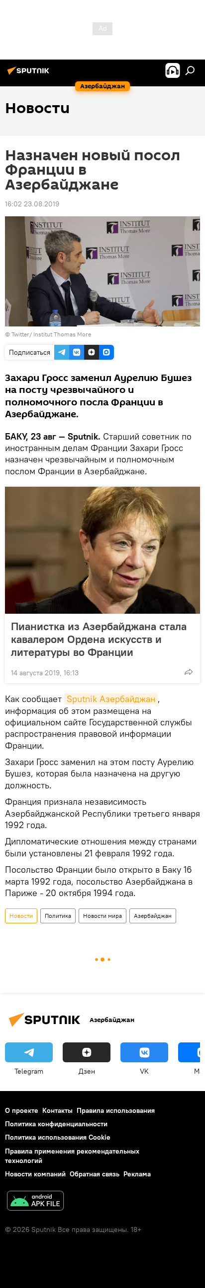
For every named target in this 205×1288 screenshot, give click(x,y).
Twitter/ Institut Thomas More (51, 334)
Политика (58, 915)
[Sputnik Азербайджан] (30, 74)
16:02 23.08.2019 (32, 203)
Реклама (137, 1173)
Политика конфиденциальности (56, 1123)
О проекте (21, 1110)
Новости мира (102, 915)
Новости (21, 915)
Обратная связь (94, 1173)
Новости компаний (35, 1173)
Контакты (57, 1110)
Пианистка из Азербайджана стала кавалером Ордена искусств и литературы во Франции (99, 639)
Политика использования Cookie (57, 1137)
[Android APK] (35, 1202)
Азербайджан (153, 915)
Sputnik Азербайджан (111, 699)
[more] (189, 672)
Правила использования (116, 1110)
